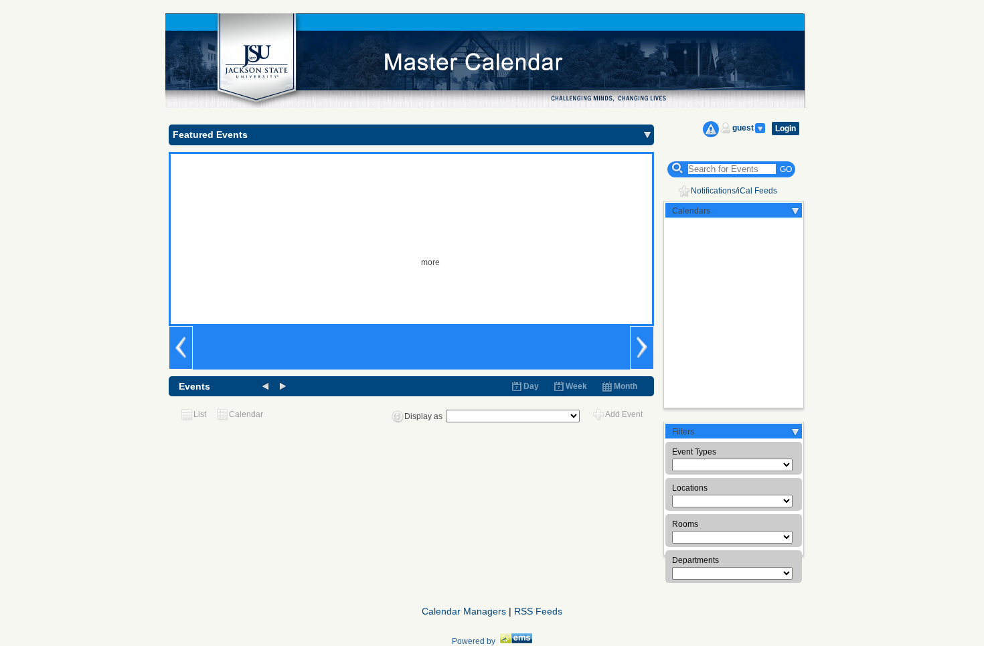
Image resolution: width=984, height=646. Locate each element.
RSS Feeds (538, 611)
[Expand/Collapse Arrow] (647, 134)
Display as (423, 416)
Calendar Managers (464, 611)
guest (743, 128)
